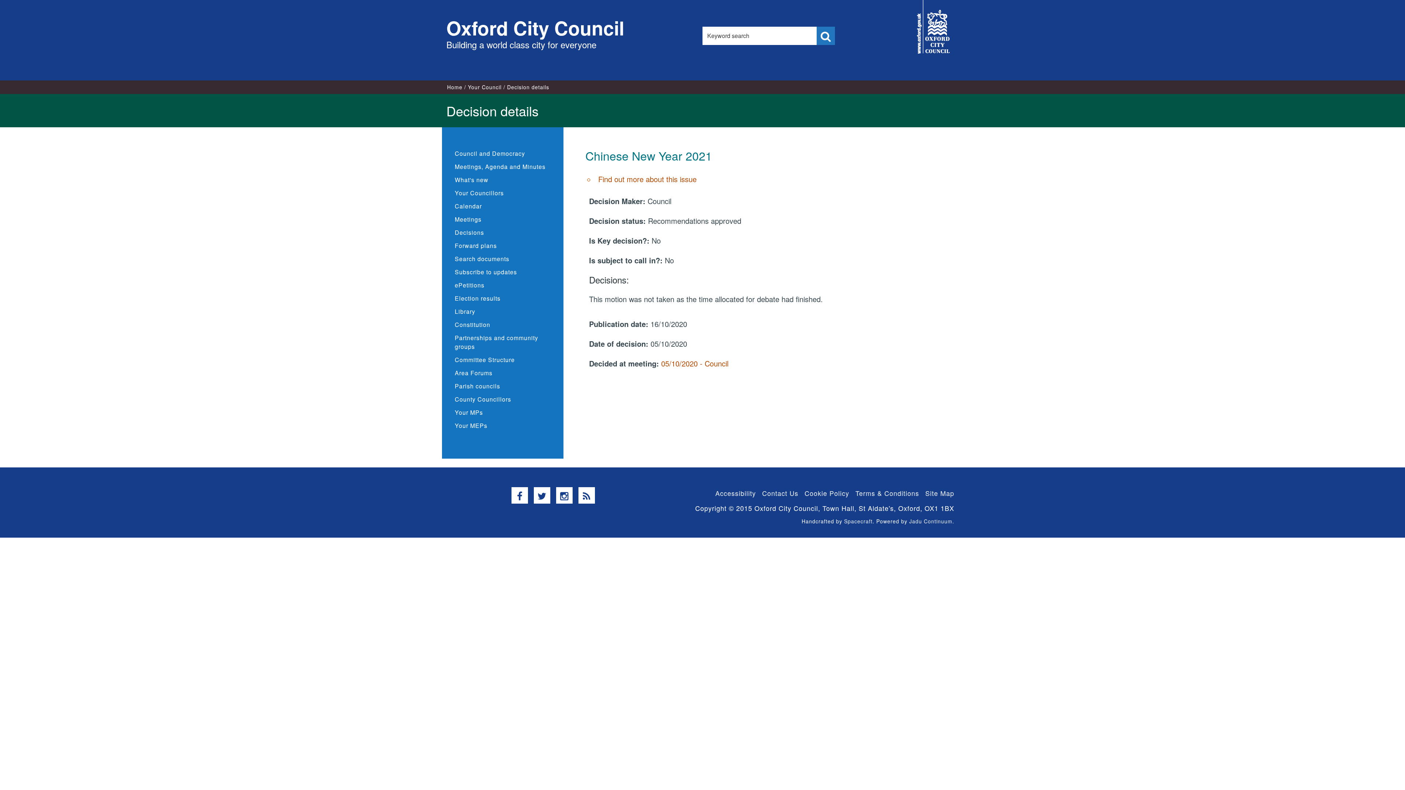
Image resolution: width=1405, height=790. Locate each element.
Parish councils (477, 386)
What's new (471, 180)
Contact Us (780, 493)
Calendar (468, 206)
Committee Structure (485, 360)
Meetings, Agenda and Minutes (500, 166)
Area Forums (473, 373)
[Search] (826, 36)
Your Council (485, 87)
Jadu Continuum (930, 521)
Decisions (469, 232)
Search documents (482, 259)
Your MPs (469, 412)
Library (465, 311)
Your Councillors (479, 193)
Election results (478, 298)
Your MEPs (471, 425)
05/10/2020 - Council (694, 363)
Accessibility (735, 493)
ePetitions (469, 285)
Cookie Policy (827, 493)
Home (454, 87)
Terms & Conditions (887, 493)
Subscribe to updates (486, 272)
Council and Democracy (490, 153)
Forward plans (476, 245)
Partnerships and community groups (496, 342)
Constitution (472, 324)
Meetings (468, 219)
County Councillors (483, 399)
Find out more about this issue (647, 179)
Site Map (939, 493)
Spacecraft (858, 521)
